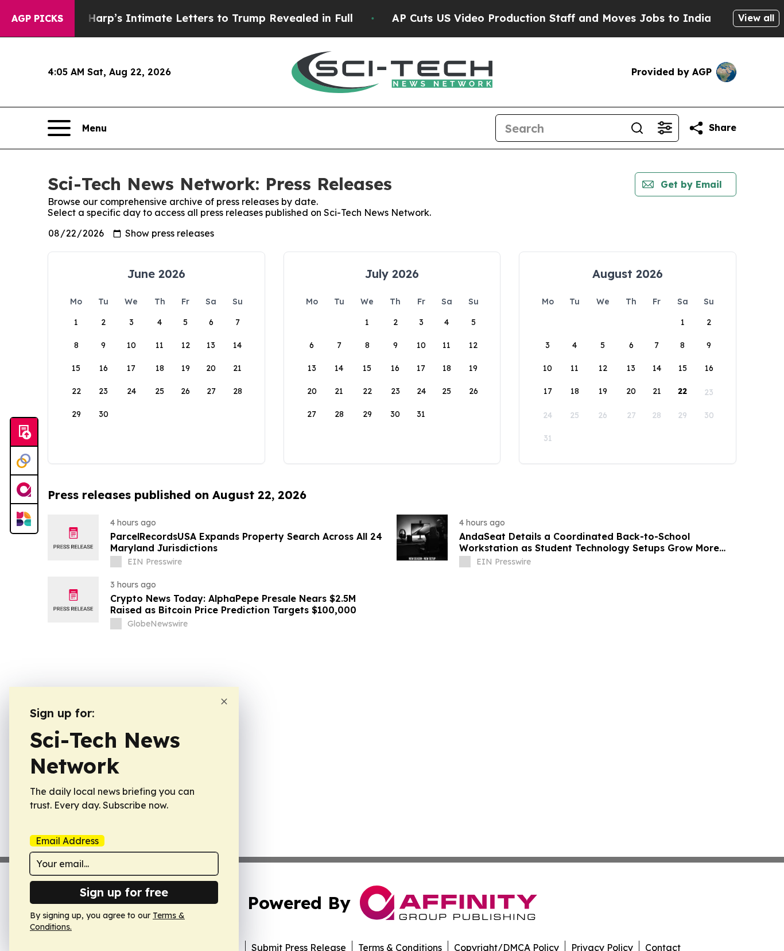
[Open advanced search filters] (664, 128)
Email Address (67, 840)
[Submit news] (24, 432)
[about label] (116, 561)
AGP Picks (37, 18)
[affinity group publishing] (24, 490)
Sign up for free (124, 892)
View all (756, 18)
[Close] (224, 701)
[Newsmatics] (24, 518)
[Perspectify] (24, 461)
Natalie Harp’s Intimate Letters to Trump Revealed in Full (199, 18)
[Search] (637, 128)
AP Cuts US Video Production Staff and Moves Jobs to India (551, 18)
